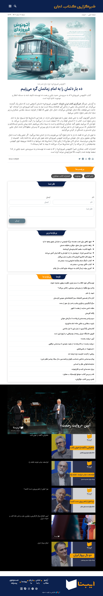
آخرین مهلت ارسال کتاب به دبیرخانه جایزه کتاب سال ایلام (72, 268)
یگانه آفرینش (89, 313)
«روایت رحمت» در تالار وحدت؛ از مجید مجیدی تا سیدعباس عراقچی (71, 343)
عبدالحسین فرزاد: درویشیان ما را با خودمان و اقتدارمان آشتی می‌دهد (68, 253)
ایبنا (74, 7)
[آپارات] (36, 589)
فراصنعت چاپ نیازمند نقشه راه (38, 462)
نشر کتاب (89, 176)
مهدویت (78, 176)
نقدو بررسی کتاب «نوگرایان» (84, 379)
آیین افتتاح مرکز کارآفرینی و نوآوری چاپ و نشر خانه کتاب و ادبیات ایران (28, 517)
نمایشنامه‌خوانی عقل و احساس (83, 364)
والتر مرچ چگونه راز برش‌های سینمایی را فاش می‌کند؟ (76, 288)
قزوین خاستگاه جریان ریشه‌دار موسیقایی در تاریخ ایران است (74, 333)
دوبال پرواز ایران (43, 542)
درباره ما (31, 582)
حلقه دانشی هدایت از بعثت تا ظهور (82, 308)
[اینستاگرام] (28, 589)
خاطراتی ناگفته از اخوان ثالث (39, 435)
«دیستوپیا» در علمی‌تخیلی (85, 348)
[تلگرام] (32, 589)
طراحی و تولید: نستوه (48, 592)
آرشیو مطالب (45, 582)
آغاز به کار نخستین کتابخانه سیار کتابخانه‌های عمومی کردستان (74, 298)
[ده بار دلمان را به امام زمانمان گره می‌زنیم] (51, 48)
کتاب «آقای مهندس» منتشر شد (81, 264)
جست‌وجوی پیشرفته (14, 582)
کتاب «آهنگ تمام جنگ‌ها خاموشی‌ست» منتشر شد (75, 260)
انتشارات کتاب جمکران (61, 176)
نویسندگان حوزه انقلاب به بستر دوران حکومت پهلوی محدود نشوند (72, 283)
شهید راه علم (90, 293)
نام (93, 197)
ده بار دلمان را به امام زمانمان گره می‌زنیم (51, 88)
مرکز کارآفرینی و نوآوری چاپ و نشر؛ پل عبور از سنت (76, 303)
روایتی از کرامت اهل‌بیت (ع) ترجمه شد (81, 354)
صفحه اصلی (91, 15)
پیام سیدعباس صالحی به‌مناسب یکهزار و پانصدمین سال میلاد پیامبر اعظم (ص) (67, 359)
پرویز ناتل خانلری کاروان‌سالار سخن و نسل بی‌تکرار (75, 256)
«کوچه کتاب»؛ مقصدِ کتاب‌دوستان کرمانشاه (77, 249)
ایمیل (48, 197)
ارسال (17, 220)
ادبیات (84, 15)
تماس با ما (38, 582)
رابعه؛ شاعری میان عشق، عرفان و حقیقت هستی (76, 245)
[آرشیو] (21, 589)
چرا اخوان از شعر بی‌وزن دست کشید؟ (36, 489)
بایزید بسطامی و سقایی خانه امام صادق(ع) (79, 323)
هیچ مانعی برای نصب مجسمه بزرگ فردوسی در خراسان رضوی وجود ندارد (67, 241)
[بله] (25, 589)
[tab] (58, 276)
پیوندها (24, 581)
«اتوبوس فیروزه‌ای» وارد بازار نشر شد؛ (51, 84)
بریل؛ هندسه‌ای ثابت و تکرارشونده (83, 369)
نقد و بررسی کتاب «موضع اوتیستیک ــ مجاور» (78, 374)
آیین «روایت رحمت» (87, 338)
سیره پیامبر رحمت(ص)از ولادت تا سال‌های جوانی (77, 318)
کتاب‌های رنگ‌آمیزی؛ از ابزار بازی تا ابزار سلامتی (78, 328)
